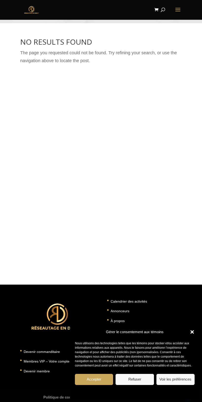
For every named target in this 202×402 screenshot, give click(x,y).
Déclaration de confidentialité (148, 392)
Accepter (94, 379)
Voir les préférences (175, 379)
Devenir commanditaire (42, 352)
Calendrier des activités (129, 301)
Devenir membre (37, 371)
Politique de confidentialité (66, 397)
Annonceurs (120, 311)
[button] (192, 331)
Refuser (134, 379)
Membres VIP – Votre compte (46, 361)
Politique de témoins (112, 392)
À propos (118, 321)
